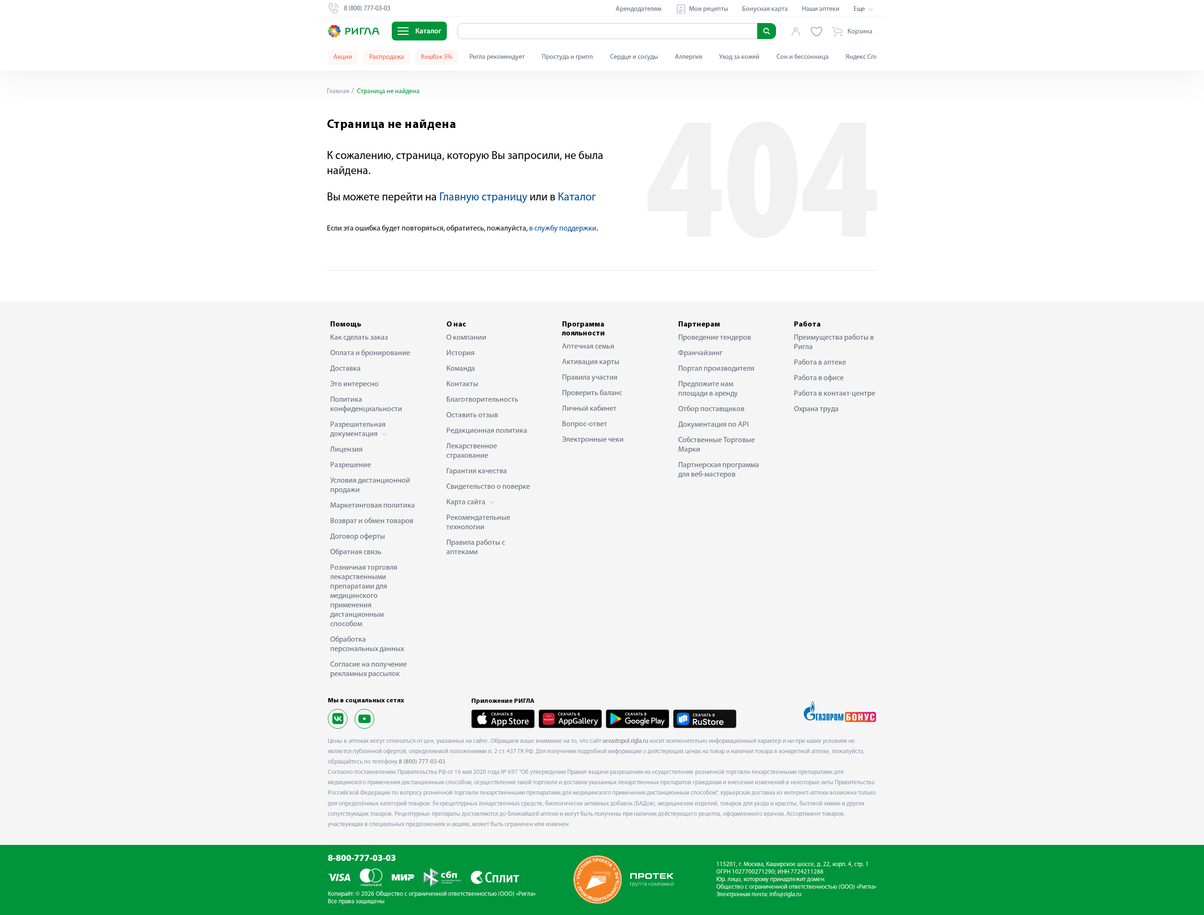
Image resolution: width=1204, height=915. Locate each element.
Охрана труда (816, 409)
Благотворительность (482, 400)
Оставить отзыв (472, 415)
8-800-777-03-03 (362, 858)
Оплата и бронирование (370, 353)
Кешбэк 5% (436, 57)
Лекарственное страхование (471, 451)
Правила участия (590, 378)
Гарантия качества (476, 471)
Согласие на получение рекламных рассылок (368, 669)
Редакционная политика (486, 431)
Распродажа (386, 57)
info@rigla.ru (785, 894)
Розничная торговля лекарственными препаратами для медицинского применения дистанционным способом (363, 596)
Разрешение (350, 465)
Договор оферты (357, 537)
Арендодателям (638, 9)
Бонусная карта (765, 9)
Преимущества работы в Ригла (834, 342)
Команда (460, 369)
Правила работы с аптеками (475, 547)
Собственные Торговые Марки (716, 445)
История (460, 353)
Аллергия (688, 57)
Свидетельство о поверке (488, 487)
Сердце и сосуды (634, 57)
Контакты (462, 384)
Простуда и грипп (567, 57)
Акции (342, 57)
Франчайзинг (700, 353)
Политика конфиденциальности (366, 404)
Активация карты (590, 362)
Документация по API (713, 425)
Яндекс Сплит (865, 57)
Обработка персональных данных (367, 644)
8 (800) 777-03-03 (422, 762)
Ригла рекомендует (497, 57)
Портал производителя (716, 369)
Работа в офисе (819, 378)
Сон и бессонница (802, 57)
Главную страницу (483, 197)
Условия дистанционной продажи (370, 485)
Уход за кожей (739, 57)
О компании (466, 338)
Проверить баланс (592, 393)
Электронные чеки (593, 440)
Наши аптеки (821, 9)
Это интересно (354, 384)
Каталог (577, 197)
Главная (338, 91)
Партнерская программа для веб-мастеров (718, 469)
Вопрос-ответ (584, 424)
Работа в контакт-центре (834, 394)
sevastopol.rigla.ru (625, 741)
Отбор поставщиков (711, 409)
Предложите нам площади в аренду (708, 389)
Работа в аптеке (820, 362)
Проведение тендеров (714, 338)
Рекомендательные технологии (478, 522)
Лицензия (346, 450)
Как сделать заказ (359, 338)
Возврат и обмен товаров (371, 521)
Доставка (345, 369)
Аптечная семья (588, 346)
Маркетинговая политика (372, 505)
